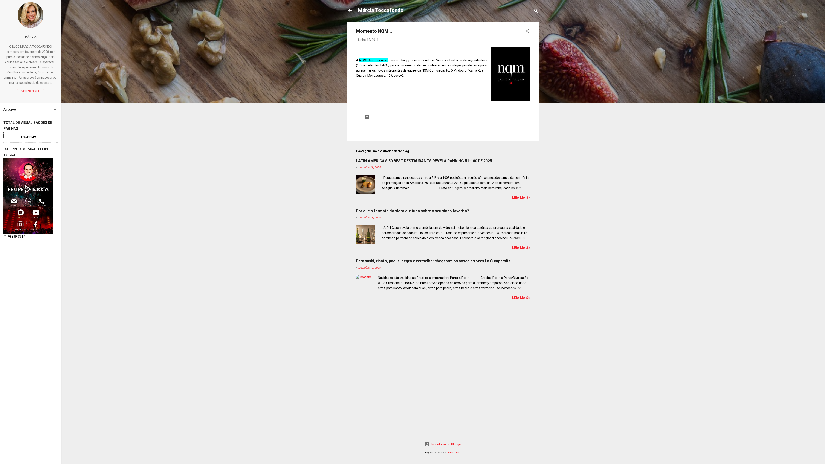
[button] (527, 31)
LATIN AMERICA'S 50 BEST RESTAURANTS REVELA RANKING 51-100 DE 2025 (424, 161)
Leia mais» (521, 198)
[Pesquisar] (536, 11)
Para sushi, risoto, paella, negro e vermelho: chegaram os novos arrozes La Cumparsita (433, 261)
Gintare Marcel (454, 452)
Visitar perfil (30, 91)
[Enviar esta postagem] (367, 118)
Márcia (30, 36)
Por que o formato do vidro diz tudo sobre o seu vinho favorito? (412, 211)
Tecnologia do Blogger (445, 444)
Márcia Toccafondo (380, 10)
